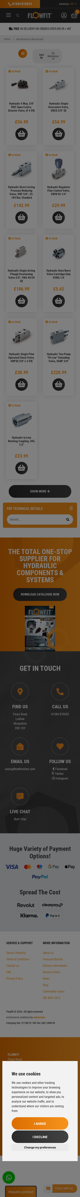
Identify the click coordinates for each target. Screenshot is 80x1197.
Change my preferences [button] (40, 1147)
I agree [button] (40, 1124)
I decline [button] (40, 1137)
